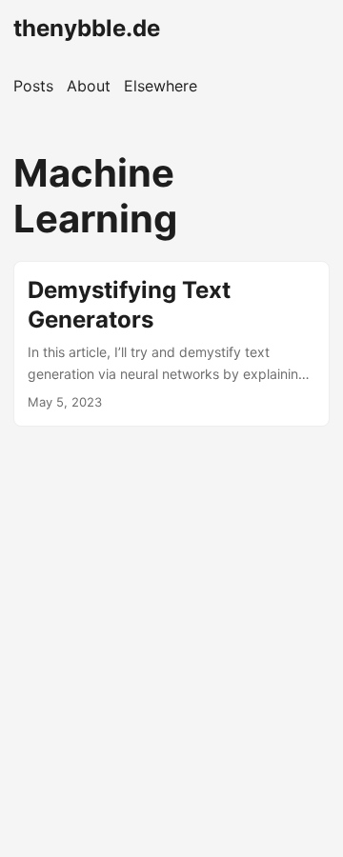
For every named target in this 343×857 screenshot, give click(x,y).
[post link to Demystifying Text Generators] (171, 344)
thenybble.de (86, 28)
